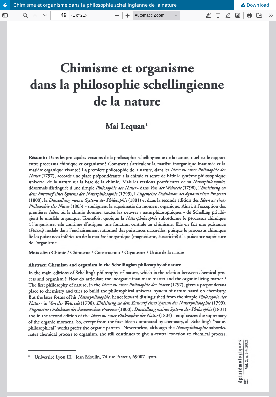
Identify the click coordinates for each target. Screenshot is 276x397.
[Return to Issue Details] (5, 5)
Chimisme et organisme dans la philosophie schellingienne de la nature (95, 5)
